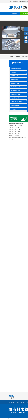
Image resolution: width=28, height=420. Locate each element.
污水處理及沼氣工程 (15, 105)
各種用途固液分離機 (15, 94)
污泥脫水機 (13, 109)
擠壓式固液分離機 (15, 83)
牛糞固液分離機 (14, 79)
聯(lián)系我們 (14, 17)
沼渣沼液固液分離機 (15, 87)
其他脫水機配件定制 (15, 98)
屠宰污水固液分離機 (15, 90)
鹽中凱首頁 (14, 13)
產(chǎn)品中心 (20, 402)
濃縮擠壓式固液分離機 (16, 68)
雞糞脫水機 (25, 56)
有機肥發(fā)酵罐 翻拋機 (16, 101)
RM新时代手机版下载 (5, 418)
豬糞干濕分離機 (14, 75)
